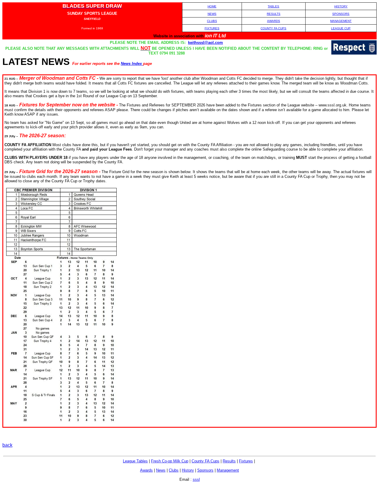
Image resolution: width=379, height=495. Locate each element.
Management (228, 470)
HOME (212, 6)
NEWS (212, 13)
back (7, 445)
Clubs (174, 470)
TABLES (273, 6)
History (188, 470)
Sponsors (205, 470)
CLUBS (212, 21)
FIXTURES (212, 28)
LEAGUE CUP (341, 28)
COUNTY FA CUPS (273, 28)
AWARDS (273, 21)
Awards (146, 470)
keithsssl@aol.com (205, 42)
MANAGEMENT (340, 21)
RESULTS (273, 13)
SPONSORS (340, 13)
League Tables (135, 461)
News (161, 470)
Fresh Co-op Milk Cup (169, 461)
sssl (196, 479)
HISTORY (341, 6)
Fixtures (246, 461)
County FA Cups (205, 461)
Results (229, 461)
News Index (132, 63)
